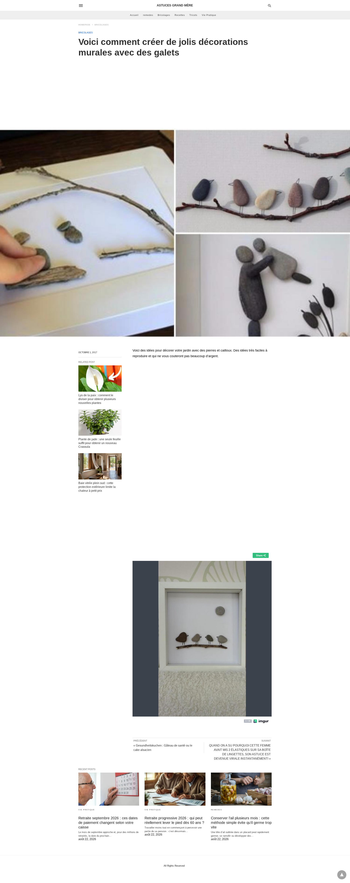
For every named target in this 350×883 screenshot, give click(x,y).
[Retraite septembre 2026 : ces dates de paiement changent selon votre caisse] (108, 789)
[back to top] (341, 874)
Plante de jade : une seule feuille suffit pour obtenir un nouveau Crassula (99, 443)
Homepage (84, 25)
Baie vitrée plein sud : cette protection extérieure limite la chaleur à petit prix (97, 486)
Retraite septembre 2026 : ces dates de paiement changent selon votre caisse (108, 822)
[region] (175, 89)
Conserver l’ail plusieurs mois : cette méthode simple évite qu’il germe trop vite (241, 822)
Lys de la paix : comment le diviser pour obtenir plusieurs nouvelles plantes (97, 399)
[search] (269, 5)
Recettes (180, 15)
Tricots (193, 15)
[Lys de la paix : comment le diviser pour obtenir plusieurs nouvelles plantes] (100, 378)
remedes (148, 15)
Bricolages (164, 15)
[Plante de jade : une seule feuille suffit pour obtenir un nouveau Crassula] (100, 422)
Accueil (134, 15)
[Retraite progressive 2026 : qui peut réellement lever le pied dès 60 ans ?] (175, 789)
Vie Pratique (209, 15)
